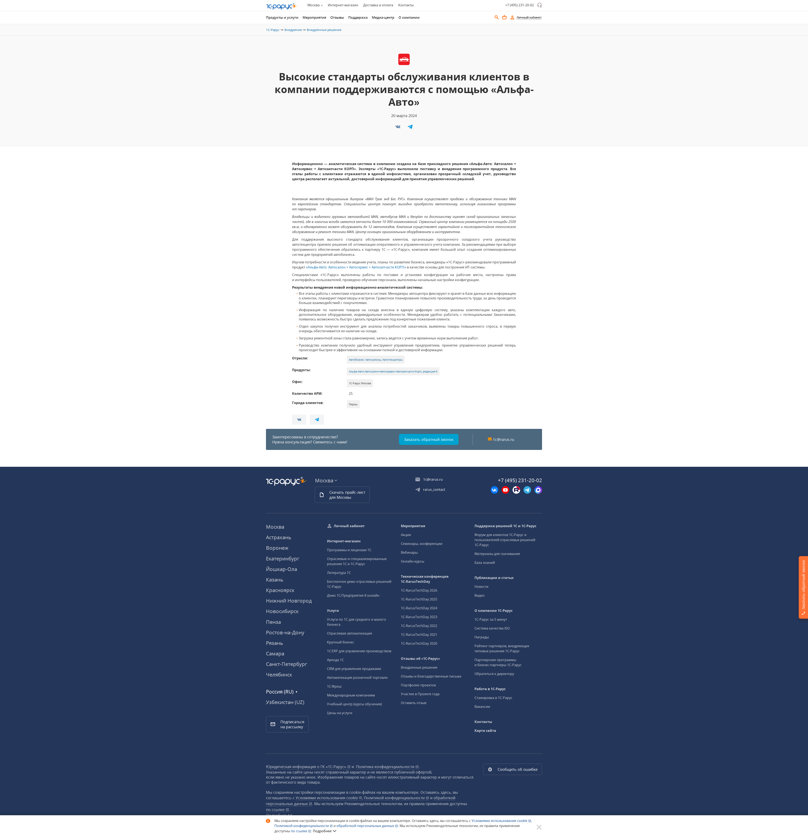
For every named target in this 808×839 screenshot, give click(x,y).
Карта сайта (485, 730)
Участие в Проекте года (420, 694)
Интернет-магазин (343, 5)
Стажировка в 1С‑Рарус (493, 697)
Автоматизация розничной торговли (357, 677)
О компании (409, 17)
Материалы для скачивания (497, 553)
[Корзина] (504, 17)
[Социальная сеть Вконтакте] (494, 490)
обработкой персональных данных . (368, 825)
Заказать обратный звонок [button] (428, 439)
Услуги (333, 610)
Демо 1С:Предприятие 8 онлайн (353, 595)
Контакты (406, 5)
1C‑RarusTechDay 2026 (419, 590)
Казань (274, 579)
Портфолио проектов (418, 685)
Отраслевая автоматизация (349, 633)
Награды (481, 637)
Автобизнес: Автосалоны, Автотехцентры (376, 359)
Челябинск (279, 674)
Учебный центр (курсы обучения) (354, 704)
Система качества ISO (492, 628)
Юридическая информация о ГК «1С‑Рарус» (306, 766)
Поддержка (358, 17)
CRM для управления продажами (354, 668)
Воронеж (277, 547)
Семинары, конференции (421, 543)
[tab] (282, 17)
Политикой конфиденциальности (302, 825)
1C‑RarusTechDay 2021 (419, 634)
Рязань (274, 642)
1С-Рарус (272, 30)
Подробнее (322, 831)
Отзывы (337, 17)
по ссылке (276, 809)
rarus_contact (434, 489)
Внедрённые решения (324, 30)
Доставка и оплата (378, 5)
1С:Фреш (334, 686)
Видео (479, 595)
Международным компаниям (351, 695)
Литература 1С (339, 572)
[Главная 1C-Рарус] (282, 6)
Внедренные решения (419, 667)
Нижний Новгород (289, 600)
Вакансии (482, 706)
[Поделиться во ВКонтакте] (398, 128)
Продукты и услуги (282, 17)
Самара (275, 653)
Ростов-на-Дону (285, 632)
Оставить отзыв (413, 702)
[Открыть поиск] (496, 17)
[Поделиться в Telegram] (410, 128)
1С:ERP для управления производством (359, 651)
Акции (406, 534)
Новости (481, 586)
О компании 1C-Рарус (493, 610)
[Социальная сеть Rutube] (516, 490)
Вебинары (409, 552)
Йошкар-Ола (281, 569)
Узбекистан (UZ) (285, 702)
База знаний (484, 562)
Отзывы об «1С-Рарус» (420, 658)
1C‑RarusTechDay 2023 (419, 617)
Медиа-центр (383, 17)
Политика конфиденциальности (385, 766)
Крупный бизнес (340, 642)
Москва (275, 526)
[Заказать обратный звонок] (539, 5)
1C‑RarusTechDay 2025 (419, 599)
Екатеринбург (282, 558)
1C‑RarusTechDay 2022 (419, 625)
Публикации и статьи (494, 577)
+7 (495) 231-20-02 (519, 5)
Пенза (273, 621)
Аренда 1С (335, 660)
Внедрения (293, 30)
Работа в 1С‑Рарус (490, 689)
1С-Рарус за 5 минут (490, 619)
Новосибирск (282, 611)
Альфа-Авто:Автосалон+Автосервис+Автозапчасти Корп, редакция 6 (393, 371)
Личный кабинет (349, 526)
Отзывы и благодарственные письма (431, 676)
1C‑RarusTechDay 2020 (419, 643)
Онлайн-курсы (412, 561)
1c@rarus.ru (503, 439)
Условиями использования (502, 820)
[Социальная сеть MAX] (538, 490)
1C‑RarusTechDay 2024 (419, 608)
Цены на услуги (339, 713)
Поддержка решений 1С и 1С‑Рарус (505, 526)
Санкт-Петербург (286, 663)
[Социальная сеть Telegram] (527, 490)
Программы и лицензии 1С (349, 550)
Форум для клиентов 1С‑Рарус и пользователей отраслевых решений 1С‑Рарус (504, 539)
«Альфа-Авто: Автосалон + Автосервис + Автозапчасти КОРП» (356, 267)
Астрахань (278, 537)
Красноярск (280, 590)
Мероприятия (314, 17)
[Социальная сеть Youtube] (505, 490)
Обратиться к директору (494, 673)
